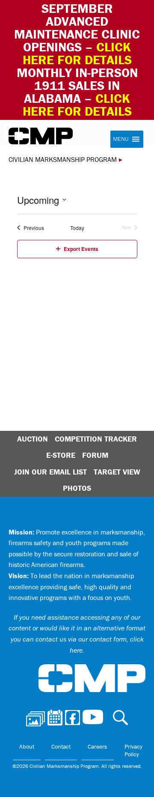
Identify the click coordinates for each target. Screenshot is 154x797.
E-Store (60, 455)
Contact (61, 746)
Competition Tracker (96, 439)
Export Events (81, 249)
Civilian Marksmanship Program (41, 136)
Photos (77, 488)
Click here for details (77, 53)
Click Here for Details (77, 104)
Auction (32, 439)
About (26, 746)
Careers (97, 746)
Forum (95, 455)
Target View (117, 472)
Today (77, 227)
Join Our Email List (50, 472)
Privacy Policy (133, 750)
